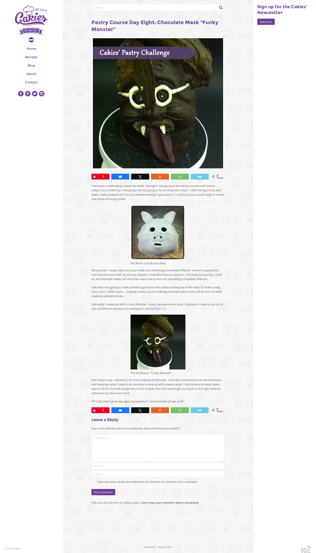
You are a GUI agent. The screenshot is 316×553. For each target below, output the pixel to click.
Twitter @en (34, 93)
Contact (31, 82)
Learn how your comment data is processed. (170, 503)
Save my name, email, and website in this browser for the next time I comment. (148, 482)
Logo (31, 20)
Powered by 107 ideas (304, 549)
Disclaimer (149, 547)
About (31, 74)
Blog (31, 65)
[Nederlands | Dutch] (31, 39)
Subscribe (266, 22)
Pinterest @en (28, 93)
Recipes (31, 57)
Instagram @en (41, 93)
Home (31, 48)
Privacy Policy (165, 547)
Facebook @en (21, 93)
